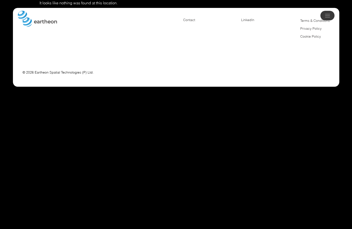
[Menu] (327, 15)
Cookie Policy (310, 36)
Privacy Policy (311, 28)
